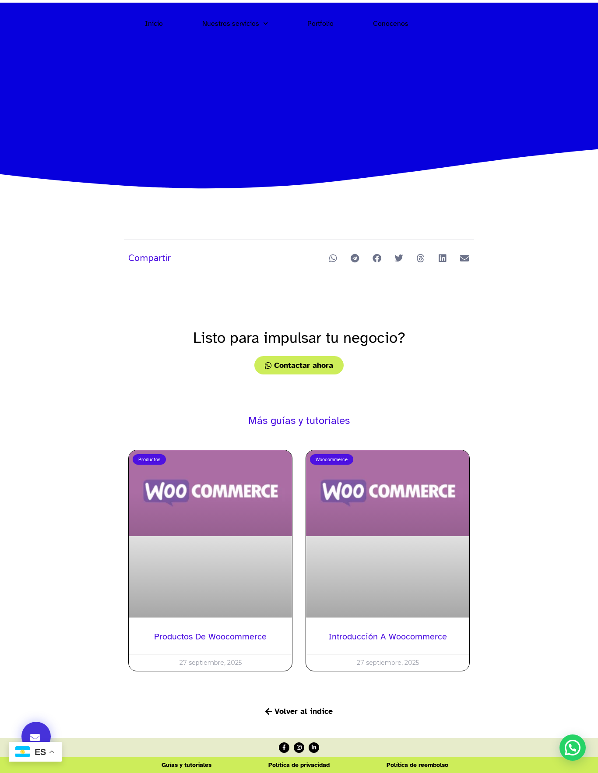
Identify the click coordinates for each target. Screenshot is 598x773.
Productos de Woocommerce (210, 636)
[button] (36, 736)
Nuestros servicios (230, 23)
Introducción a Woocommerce (387, 636)
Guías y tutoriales (186, 765)
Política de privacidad (299, 765)
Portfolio (320, 23)
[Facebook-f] (284, 747)
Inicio (154, 23)
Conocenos (390, 23)
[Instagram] (299, 747)
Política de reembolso (417, 765)
